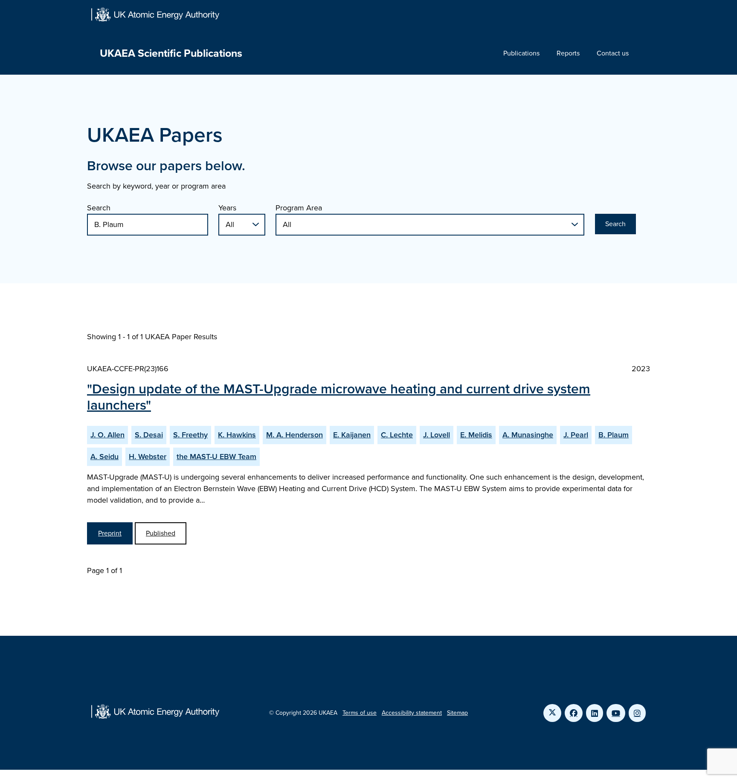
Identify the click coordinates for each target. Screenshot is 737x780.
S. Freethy (190, 434)
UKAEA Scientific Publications (171, 53)
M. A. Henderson (294, 434)
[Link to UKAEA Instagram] (637, 713)
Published (160, 533)
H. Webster (147, 456)
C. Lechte (397, 434)
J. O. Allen (107, 434)
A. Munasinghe (527, 434)
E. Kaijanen (352, 434)
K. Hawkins (237, 434)
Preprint (110, 533)
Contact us (613, 53)
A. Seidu (104, 456)
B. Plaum (613, 434)
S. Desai (149, 434)
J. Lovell (436, 434)
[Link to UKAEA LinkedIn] (594, 713)
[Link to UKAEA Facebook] (574, 713)
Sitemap (457, 712)
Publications (521, 53)
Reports (568, 53)
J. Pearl (575, 434)
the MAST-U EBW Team (216, 456)
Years (227, 207)
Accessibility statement (412, 712)
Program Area (299, 207)
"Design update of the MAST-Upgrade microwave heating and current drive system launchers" (338, 396)
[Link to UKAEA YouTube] (615, 713)
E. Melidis (476, 434)
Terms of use (359, 712)
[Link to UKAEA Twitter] (552, 713)
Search (98, 207)
